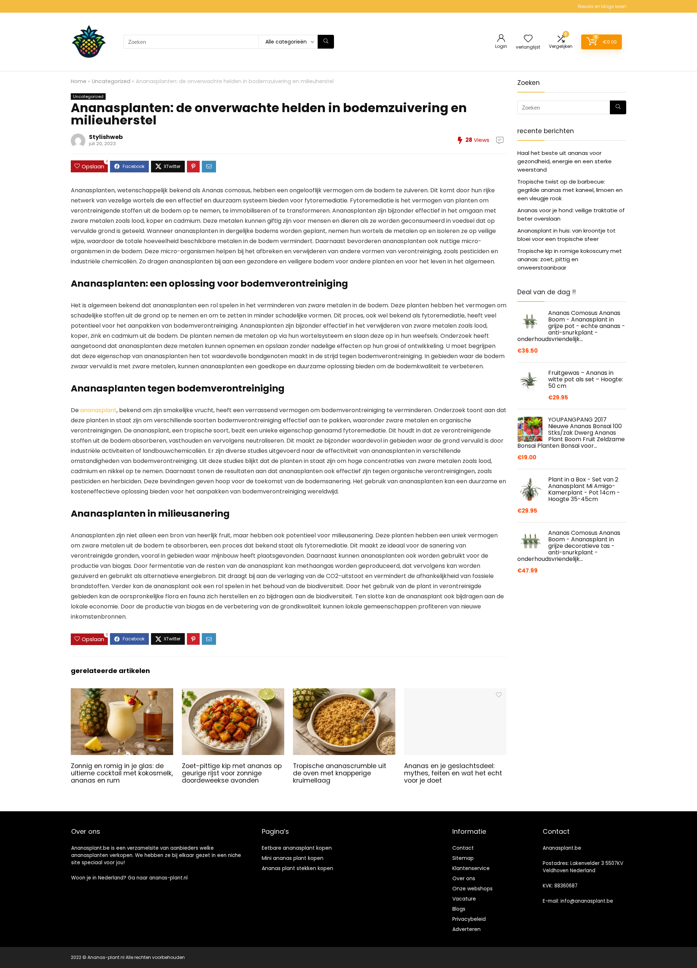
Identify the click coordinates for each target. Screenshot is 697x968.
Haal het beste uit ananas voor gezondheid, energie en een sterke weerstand (564, 161)
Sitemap (463, 858)
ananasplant (98, 410)
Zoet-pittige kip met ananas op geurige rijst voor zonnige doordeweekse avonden (232, 773)
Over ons (463, 878)
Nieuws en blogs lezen (602, 6)
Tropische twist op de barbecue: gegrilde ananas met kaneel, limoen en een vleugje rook (570, 190)
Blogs (458, 908)
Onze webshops (472, 888)
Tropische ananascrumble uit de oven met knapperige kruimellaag (339, 773)
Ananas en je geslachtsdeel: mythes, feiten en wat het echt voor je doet (453, 773)
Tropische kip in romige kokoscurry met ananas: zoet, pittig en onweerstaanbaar (569, 259)
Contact (463, 848)
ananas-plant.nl (168, 877)
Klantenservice (471, 868)
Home (78, 81)
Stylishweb (106, 137)
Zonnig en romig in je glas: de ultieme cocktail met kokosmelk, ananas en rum (122, 773)
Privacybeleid (469, 919)
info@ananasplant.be (587, 901)
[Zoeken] (326, 42)
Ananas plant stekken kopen (297, 868)
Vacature (464, 898)
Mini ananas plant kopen (292, 858)
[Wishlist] (528, 39)
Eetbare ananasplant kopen (297, 848)
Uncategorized (111, 81)
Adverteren (466, 929)
